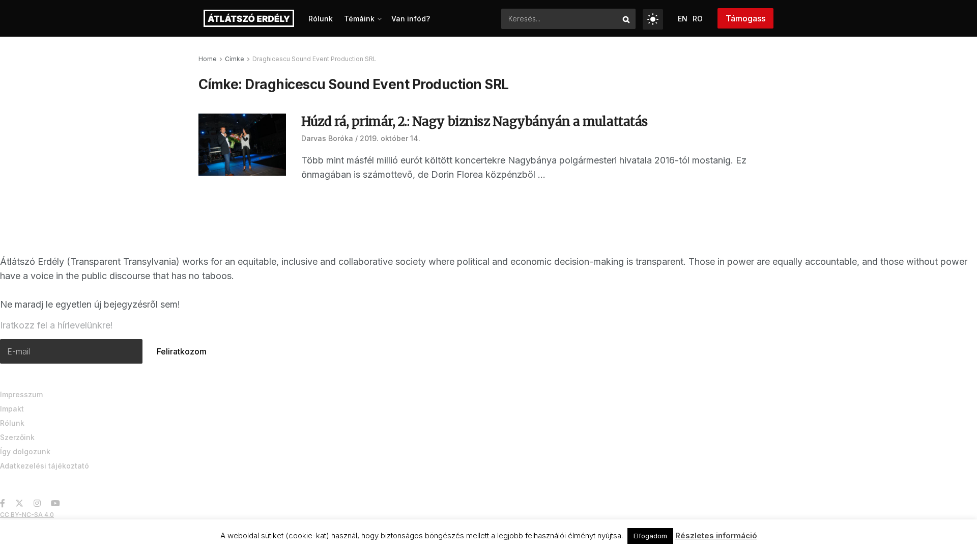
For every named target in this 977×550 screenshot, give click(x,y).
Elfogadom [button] (650, 536)
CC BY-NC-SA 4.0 (27, 514)
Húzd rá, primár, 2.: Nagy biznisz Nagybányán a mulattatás (474, 121)
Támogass (745, 18)
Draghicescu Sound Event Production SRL (314, 59)
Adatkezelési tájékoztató (44, 465)
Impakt (12, 408)
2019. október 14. (390, 138)
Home (207, 59)
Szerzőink (17, 437)
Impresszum (21, 394)
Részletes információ (716, 535)
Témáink (359, 18)
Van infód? (410, 18)
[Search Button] (627, 19)
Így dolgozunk (25, 451)
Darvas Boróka (327, 138)
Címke (234, 59)
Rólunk (320, 18)
